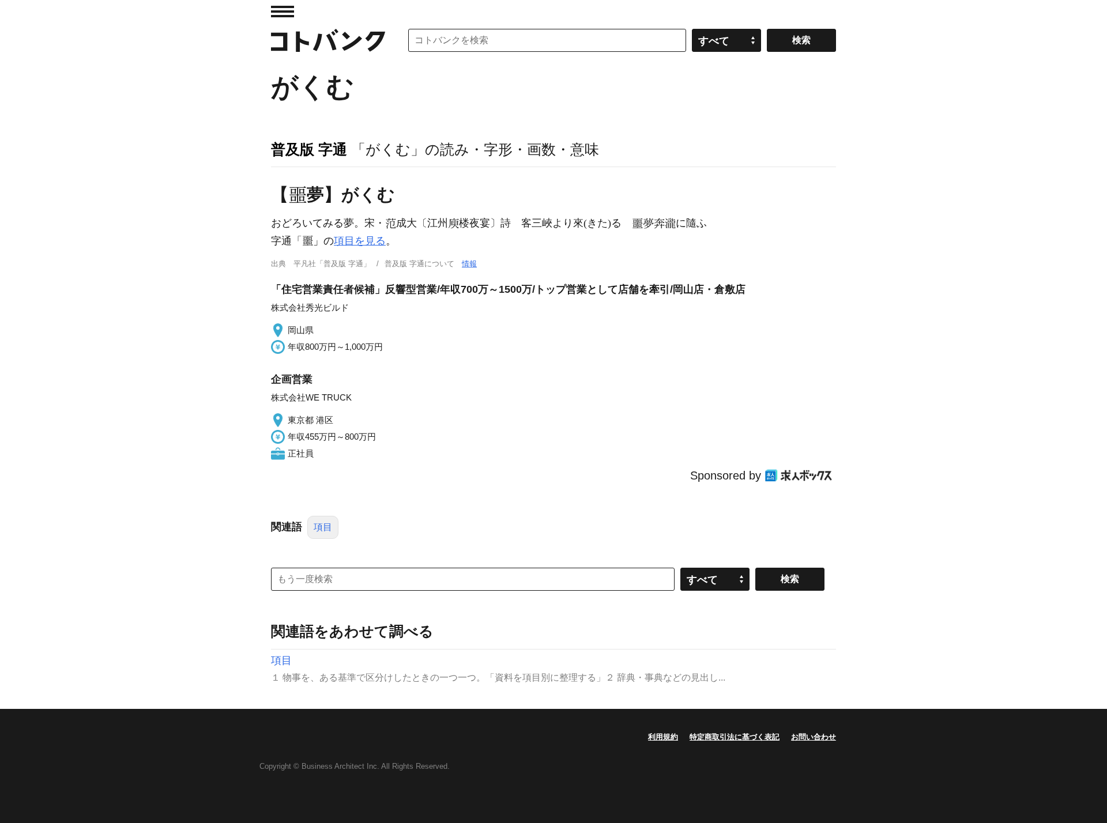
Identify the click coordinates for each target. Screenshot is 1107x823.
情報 (469, 263)
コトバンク (328, 40)
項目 (323, 527)
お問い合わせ (813, 737)
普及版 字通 (309, 149)
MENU (282, 11)
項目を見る (360, 241)
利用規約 (663, 737)
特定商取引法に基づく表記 (735, 737)
